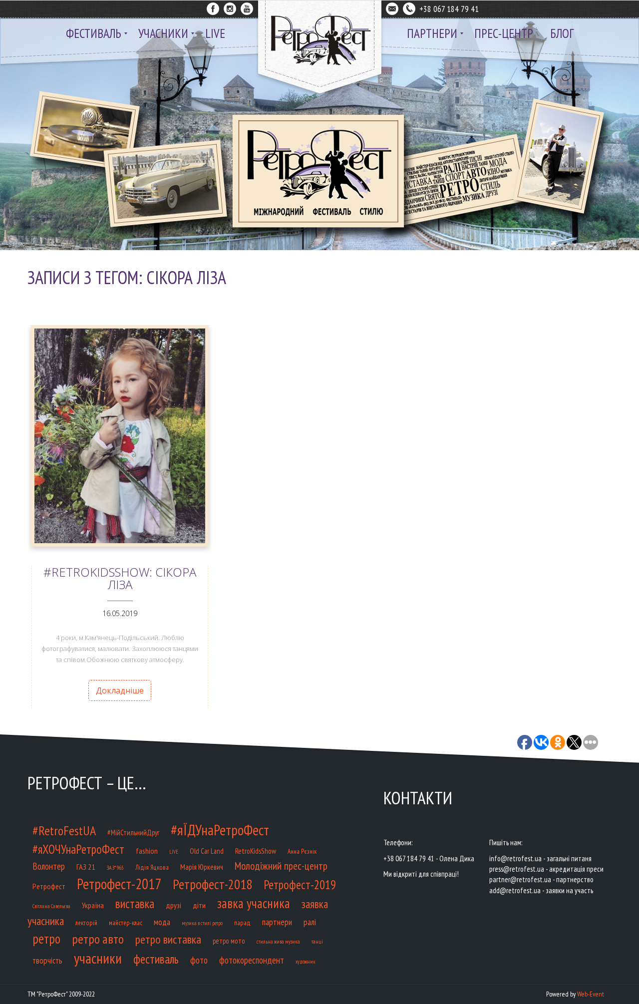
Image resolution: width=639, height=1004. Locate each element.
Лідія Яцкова (152, 867)
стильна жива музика (278, 941)
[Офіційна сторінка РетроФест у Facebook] (213, 6)
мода (162, 922)
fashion (147, 850)
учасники (98, 958)
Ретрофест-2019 (300, 885)
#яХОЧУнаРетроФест (78, 849)
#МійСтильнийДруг (133, 832)
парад (242, 923)
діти (199, 905)
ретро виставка (168, 939)
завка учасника (253, 903)
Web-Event (590, 994)
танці (317, 941)
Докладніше (120, 690)
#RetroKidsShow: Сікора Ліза (119, 578)
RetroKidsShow (255, 851)
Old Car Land (207, 851)
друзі (173, 905)
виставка (134, 904)
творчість (47, 960)
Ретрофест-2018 (212, 884)
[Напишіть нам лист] (392, 6)
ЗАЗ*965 (115, 867)
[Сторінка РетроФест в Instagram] (230, 6)
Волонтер (48, 866)
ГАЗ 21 (85, 866)
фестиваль (156, 959)
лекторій (86, 923)
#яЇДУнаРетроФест (220, 829)
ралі (310, 922)
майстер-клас (125, 923)
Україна (93, 905)
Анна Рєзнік (302, 851)
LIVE (173, 851)
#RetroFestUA (64, 830)
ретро (46, 938)
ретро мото (229, 941)
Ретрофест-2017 (119, 883)
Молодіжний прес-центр (281, 866)
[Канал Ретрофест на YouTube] (247, 6)
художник (306, 961)
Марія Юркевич (201, 867)
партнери (277, 922)
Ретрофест (48, 886)
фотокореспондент (251, 960)
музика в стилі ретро (202, 923)
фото (199, 960)
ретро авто (98, 939)
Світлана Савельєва (51, 906)
